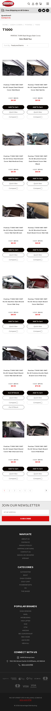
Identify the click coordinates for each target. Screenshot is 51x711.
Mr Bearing (25, 617)
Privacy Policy (25, 545)
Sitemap (25, 558)
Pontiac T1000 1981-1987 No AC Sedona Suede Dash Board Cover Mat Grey (37, 373)
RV (26, 588)
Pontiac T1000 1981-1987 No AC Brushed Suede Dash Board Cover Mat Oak (37, 230)
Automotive (25, 572)
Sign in (20, 555)
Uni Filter (25, 640)
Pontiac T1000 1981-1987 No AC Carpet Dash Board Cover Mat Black (13, 87)
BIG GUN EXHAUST (26, 634)
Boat (25, 575)
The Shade (25, 591)
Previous (4, 707)
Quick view (13, 112)
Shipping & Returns (25, 549)
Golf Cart (25, 581)
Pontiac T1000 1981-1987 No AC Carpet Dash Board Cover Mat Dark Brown (13, 373)
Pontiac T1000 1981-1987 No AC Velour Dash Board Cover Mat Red (38, 301)
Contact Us (6, 18)
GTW (25, 627)
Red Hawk (25, 637)
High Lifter (25, 621)
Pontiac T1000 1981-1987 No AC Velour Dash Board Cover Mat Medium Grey (13, 158)
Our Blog (25, 542)
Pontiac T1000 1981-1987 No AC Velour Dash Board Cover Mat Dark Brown (13, 230)
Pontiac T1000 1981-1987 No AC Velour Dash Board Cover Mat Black (38, 449)
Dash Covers (25, 578)
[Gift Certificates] (36, 3)
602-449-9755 (27, 665)
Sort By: (7, 45)
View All (25, 643)
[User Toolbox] (33, 3)
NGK (25, 624)
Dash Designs (25, 611)
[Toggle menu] (47, 3)
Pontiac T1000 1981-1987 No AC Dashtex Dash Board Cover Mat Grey (13, 301)
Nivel (25, 614)
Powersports (25, 585)
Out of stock (13, 393)
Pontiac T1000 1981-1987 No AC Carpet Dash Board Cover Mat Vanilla (38, 87)
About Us (25, 539)
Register (30, 555)
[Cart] (40, 3)
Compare (12, 117)
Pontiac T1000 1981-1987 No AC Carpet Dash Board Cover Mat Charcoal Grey (13, 449)
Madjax (25, 630)
